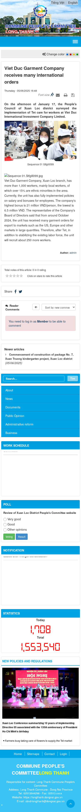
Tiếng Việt (57, 2)
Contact (49, 754)
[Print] (66, 95)
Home (18, 754)
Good (11, 524)
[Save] (73, 95)
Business (11, 433)
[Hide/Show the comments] (35, 307)
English (73, 2)
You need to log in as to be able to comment (37, 323)
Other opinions (17, 529)
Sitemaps (33, 754)
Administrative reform (19, 424)
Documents (12, 407)
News (9, 399)
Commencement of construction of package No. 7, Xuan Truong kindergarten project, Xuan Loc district (39, 356)
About (9, 390)
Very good (14, 519)
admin (73, 252)
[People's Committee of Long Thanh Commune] (40, 10)
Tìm (72, 378)
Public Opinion (14, 416)
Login (63, 754)
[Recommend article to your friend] (58, 95)
